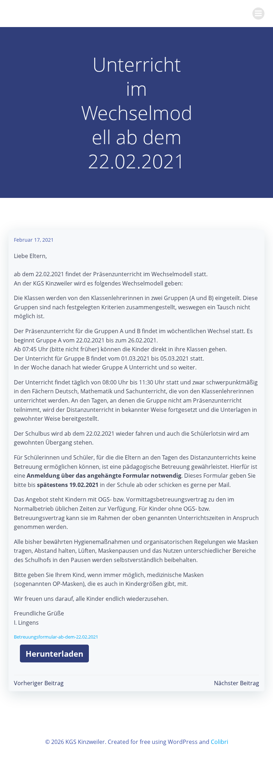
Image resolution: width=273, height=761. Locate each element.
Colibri (219, 742)
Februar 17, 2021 (34, 239)
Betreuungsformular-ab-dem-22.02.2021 (56, 637)
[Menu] (258, 13)
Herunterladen (54, 653)
